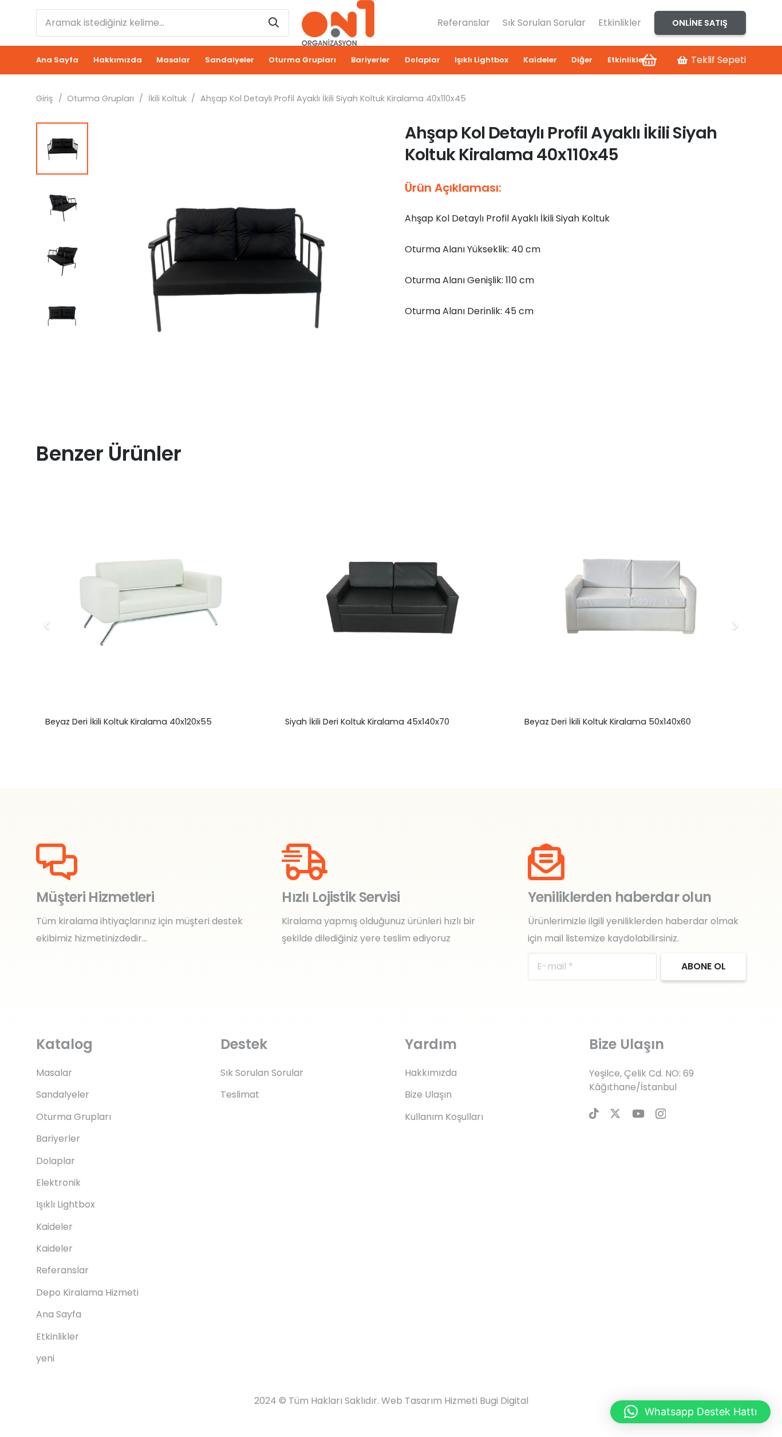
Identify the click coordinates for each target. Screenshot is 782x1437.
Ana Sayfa (58, 1314)
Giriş (44, 98)
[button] (359, 140)
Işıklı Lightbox (65, 1204)
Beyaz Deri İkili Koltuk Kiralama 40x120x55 (128, 721)
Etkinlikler (619, 22)
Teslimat (239, 1094)
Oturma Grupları (100, 98)
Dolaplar (55, 1160)
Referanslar (463, 22)
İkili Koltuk (167, 98)
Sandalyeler (62, 1094)
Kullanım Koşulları (444, 1116)
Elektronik (58, 1182)
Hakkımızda (431, 1072)
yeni (45, 1358)
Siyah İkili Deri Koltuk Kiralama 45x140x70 (367, 721)
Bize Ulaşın (428, 1094)
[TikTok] (594, 1113)
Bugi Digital (504, 1400)
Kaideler (54, 1226)
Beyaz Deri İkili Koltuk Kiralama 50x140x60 (607, 721)
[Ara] (273, 23)
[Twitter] (615, 1113)
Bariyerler (58, 1138)
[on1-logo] (338, 23)
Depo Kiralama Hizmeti (87, 1292)
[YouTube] (638, 1113)
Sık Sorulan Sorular (544, 22)
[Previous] (47, 625)
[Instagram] (660, 1114)
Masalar (54, 1072)
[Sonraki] (734, 625)
